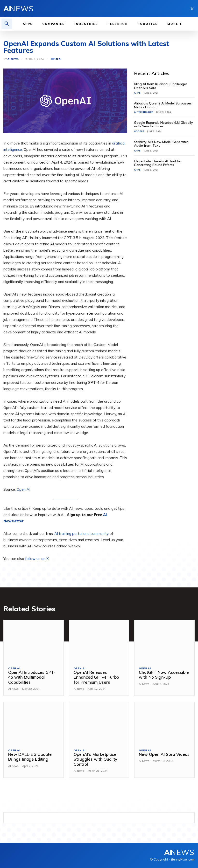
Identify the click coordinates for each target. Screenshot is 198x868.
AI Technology (143, 112)
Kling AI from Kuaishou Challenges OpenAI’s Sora (161, 86)
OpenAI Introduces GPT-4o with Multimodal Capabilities (32, 677)
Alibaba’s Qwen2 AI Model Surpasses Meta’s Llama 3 (163, 105)
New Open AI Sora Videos (164, 754)
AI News (13, 59)
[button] (6, 24)
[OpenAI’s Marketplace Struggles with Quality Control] (99, 723)
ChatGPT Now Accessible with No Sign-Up (164, 675)
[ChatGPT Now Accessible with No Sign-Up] (164, 641)
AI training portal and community (81, 533)
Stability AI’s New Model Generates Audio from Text (161, 144)
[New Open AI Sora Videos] (164, 723)
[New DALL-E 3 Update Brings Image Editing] (34, 723)
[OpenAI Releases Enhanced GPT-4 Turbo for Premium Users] (99, 641)
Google (139, 131)
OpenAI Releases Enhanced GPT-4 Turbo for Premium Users (96, 677)
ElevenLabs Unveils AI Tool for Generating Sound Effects (157, 163)
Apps (137, 92)
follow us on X (37, 558)
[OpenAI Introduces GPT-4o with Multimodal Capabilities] (34, 641)
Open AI (56, 59)
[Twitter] (192, 8)
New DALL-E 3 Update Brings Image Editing (30, 757)
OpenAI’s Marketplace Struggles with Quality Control (95, 759)
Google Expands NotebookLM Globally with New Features (163, 124)
